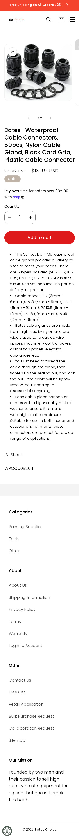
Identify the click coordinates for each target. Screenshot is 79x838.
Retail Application (26, 704)
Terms (15, 621)
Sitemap (17, 740)
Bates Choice (46, 829)
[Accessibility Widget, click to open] (7, 831)
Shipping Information (29, 597)
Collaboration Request (31, 728)
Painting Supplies (25, 526)
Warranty (18, 633)
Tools (14, 539)
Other (14, 551)
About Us (18, 585)
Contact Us (20, 680)
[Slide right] (51, 118)
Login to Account (25, 645)
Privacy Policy (22, 609)
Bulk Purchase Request (31, 716)
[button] (72, 19)
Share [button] (16, 455)
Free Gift (17, 692)
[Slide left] (28, 118)
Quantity (12, 206)
